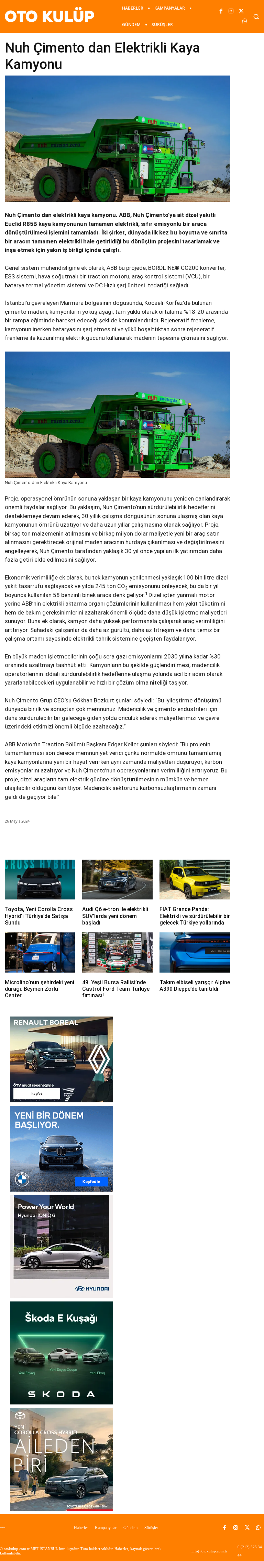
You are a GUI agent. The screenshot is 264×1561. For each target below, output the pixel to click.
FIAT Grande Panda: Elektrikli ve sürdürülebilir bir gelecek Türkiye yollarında (195, 916)
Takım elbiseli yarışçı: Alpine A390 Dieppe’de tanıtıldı (195, 985)
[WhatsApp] (244, 21)
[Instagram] (231, 11)
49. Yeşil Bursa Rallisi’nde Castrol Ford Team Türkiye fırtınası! (116, 989)
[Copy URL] (132, 841)
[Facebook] (221, 11)
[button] (256, 17)
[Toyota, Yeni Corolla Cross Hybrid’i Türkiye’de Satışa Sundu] (40, 880)
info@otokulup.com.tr (209, 1551)
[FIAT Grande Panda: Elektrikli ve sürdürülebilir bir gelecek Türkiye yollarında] (195, 880)
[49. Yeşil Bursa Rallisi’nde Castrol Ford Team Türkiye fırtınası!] (117, 952)
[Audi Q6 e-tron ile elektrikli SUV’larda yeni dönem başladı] (117, 880)
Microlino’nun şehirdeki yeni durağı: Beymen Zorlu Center (39, 989)
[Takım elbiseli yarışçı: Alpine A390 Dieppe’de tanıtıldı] (195, 952)
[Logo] (4, 1527)
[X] (241, 11)
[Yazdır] (116, 841)
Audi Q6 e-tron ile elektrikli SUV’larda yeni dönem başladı (115, 916)
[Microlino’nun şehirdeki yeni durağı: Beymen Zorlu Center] (40, 952)
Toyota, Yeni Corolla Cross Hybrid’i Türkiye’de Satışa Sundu (39, 916)
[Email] (101, 841)
